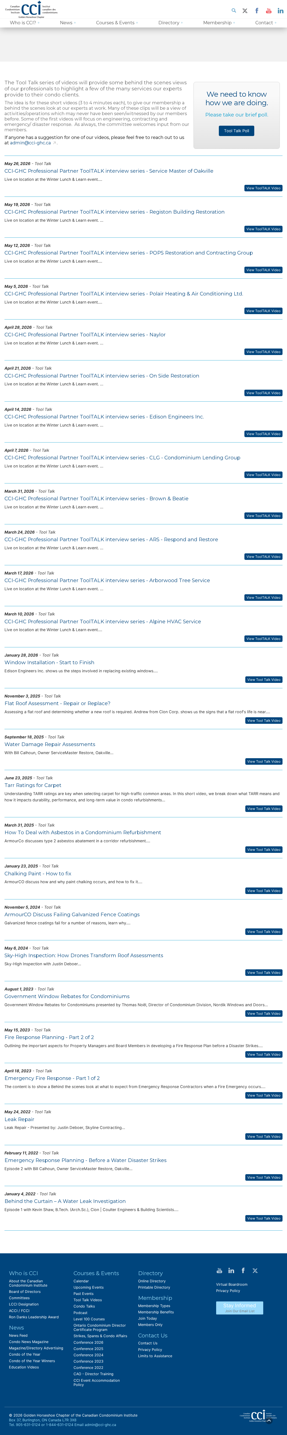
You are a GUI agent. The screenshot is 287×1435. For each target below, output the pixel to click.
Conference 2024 (88, 1355)
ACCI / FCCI (19, 1310)
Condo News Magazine (28, 1341)
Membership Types (154, 1305)
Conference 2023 (88, 1361)
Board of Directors (25, 1291)
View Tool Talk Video (263, 679)
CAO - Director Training (93, 1374)
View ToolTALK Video (263, 188)
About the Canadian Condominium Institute (28, 1283)
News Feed (18, 1335)
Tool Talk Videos (88, 1300)
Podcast (80, 1312)
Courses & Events (115, 22)
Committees (19, 1298)
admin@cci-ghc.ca (30, 142)
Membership (217, 22)
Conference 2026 (88, 1342)
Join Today (147, 1318)
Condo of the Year (24, 1354)
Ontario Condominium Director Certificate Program (100, 1327)
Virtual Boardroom (232, 1284)
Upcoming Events (89, 1287)
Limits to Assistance (155, 1356)
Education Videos (24, 1367)
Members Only (150, 1324)
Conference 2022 (88, 1367)
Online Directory (152, 1281)
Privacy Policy (150, 1349)
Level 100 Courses (89, 1319)
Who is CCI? (23, 22)
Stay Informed (239, 1308)
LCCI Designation (24, 1304)
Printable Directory (154, 1287)
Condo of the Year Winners (32, 1361)
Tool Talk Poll (236, 130)
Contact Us (147, 1343)
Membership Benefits (156, 1312)
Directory (168, 22)
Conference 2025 (88, 1348)
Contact (264, 22)
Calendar (81, 1281)
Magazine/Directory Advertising (36, 1348)
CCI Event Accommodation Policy (97, 1382)
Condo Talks (84, 1306)
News (66, 22)
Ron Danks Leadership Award (34, 1317)
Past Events (83, 1293)
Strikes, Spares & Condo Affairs (100, 1336)
